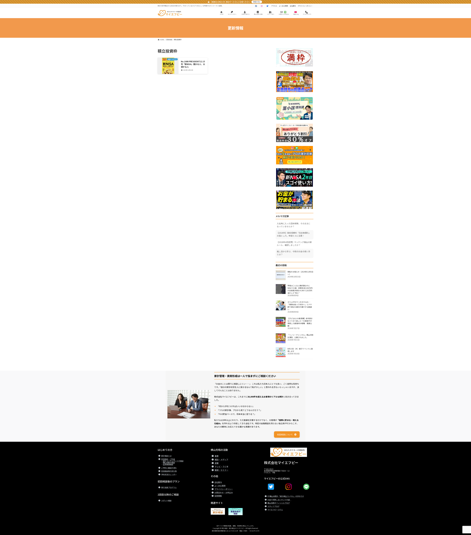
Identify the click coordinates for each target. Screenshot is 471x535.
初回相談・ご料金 (168, 459)
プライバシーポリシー (305, 6)
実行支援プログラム (169, 487)
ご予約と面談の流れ (169, 467)
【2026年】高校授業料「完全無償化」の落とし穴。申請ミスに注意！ (294, 234)
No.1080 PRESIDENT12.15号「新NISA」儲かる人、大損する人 (193, 64)
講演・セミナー (221, 470)
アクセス (274, 6)
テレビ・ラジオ (221, 466)
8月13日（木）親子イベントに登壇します (300, 349)
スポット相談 (166, 500)
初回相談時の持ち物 (169, 471)
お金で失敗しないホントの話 (279, 499)
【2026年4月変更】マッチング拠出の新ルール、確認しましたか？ (294, 243)
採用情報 (218, 496)
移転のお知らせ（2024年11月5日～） (300, 273)
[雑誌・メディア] (168, 67)
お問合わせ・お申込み (223, 492)
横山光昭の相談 (169, 462)
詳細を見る (256, 2)
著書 (217, 455)
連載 (217, 462)
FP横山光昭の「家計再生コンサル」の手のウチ (285, 496)
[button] (287, 434)
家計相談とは (166, 455)
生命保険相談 (168, 464)
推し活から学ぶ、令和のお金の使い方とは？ (293, 253)
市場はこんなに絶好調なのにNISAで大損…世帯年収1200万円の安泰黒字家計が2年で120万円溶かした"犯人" (300, 289)
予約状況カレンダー (169, 474)
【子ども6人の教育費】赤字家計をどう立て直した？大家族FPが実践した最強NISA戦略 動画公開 (300, 322)
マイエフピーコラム (275, 509)
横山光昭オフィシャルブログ (278, 503)
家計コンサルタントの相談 (173, 460)
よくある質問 (283, 6)
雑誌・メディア (221, 459)
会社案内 (293, 6)
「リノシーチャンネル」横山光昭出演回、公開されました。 (300, 336)
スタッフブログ (273, 506)
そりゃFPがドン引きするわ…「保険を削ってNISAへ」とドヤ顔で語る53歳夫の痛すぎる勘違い (300, 306)
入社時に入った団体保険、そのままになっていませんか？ (293, 225)
